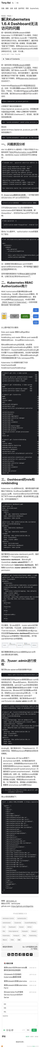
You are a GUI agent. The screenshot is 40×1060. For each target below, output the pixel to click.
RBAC (12, 152)
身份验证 (6, 112)
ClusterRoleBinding (30, 922)
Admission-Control (8, 918)
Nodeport (16, 935)
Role (24, 935)
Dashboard (12, 927)
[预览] (12, 1030)
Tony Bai (6, 2)
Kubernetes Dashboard (28, 78)
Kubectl (34, 931)
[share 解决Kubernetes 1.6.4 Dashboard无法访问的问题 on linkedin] (12, 954)
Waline (33, 1046)
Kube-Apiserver (13, 931)
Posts (9, 16)
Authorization (7, 922)
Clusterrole (17, 922)
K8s (4, 931)
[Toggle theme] (13, 3)
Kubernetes (6, 935)
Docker (21, 927)
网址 (5, 1012)
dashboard (16, 86)
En (18, 3)
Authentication (21, 918)
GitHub (29, 927)
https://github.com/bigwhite (22, 906)
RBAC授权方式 (27, 274)
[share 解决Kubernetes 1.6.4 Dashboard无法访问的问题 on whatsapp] (23, 954)
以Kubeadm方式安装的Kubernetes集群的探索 (12, 975)
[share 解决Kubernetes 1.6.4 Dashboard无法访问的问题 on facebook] (20, 954)
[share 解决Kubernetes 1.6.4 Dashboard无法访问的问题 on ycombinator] (31, 954)
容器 (19, 940)
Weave (5, 940)
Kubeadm (25, 931)
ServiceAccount (17, 300)
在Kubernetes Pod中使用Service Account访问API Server (13, 994)
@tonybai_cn (11, 901)
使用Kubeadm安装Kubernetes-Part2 (16, 986)
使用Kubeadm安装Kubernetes (15, 981)
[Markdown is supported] (4, 1030)
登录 (28, 1030)
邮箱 (5, 1008)
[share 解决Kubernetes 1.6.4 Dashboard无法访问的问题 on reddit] (16, 954)
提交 (34, 1030)
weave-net (5, 494)
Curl (4, 927)
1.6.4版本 (27, 68)
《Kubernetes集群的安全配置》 (15, 195)
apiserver (27, 91)
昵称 (5, 1004)
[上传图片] (10, 1030)
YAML (12, 940)
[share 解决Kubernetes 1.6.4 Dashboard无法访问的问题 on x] (8, 954)
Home (3, 16)
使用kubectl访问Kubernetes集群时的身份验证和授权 (15, 969)
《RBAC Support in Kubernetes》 (14, 302)
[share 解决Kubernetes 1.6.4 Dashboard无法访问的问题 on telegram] (27, 954)
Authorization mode (23, 152)
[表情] (7, 1030)
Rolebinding (32, 935)
